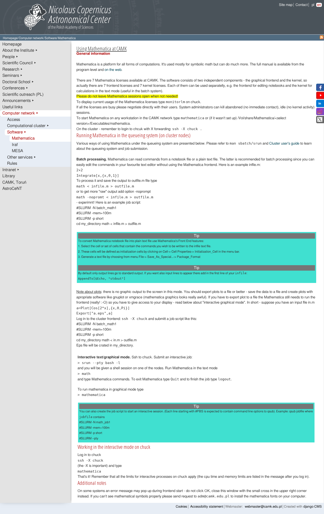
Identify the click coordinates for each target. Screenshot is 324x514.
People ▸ (10, 57)
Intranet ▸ (10, 170)
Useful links (12, 107)
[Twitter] (319, 121)
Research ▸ (12, 69)
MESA (17, 151)
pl (313, 5)
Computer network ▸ (20, 113)
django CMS (312, 506)
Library (8, 176)
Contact (302, 5)
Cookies (181, 506)
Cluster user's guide (284, 143)
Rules (12, 163)
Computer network (31, 38)
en (319, 5)
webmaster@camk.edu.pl (263, 506)
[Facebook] (319, 88)
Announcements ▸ (18, 101)
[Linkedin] (319, 104)
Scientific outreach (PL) (23, 94)
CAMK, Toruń (14, 182)
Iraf (15, 145)
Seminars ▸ (12, 75)
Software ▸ (16, 132)
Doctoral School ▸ (18, 82)
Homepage (10, 38)
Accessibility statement (206, 506)
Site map (285, 5)
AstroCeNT (12, 189)
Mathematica (23, 138)
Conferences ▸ (15, 88)
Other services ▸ (21, 157)
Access (13, 120)
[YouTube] (320, 96)
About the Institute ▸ (20, 50)
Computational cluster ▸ (28, 126)
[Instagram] (319, 112)
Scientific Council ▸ (19, 63)
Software (51, 38)
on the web (113, 70)
